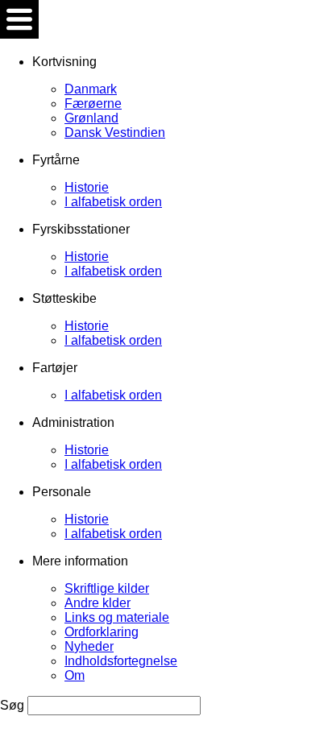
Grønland (91, 118)
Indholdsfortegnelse (120, 661)
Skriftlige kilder (106, 588)
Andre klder (97, 603)
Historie (86, 187)
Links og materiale (116, 617)
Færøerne (93, 103)
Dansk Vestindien (114, 132)
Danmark (90, 89)
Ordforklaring (101, 632)
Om (74, 675)
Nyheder (89, 646)
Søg (13, 705)
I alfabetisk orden (113, 202)
